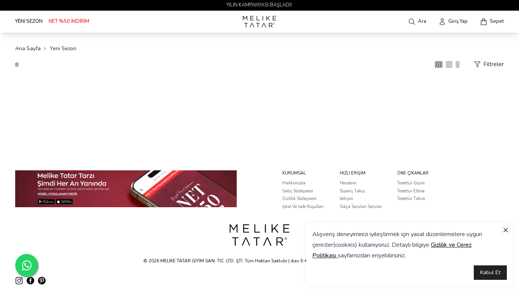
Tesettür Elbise (410, 191)
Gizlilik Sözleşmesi (299, 199)
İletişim (346, 199)
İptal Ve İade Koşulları (303, 206)
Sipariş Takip (352, 191)
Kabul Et (490, 272)
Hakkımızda (293, 183)
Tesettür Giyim (411, 183)
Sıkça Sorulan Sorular (361, 206)
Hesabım (348, 183)
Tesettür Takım (411, 199)
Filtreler (493, 64)
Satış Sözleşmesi (297, 191)
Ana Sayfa (28, 48)
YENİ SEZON (29, 21)
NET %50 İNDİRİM (69, 21)
